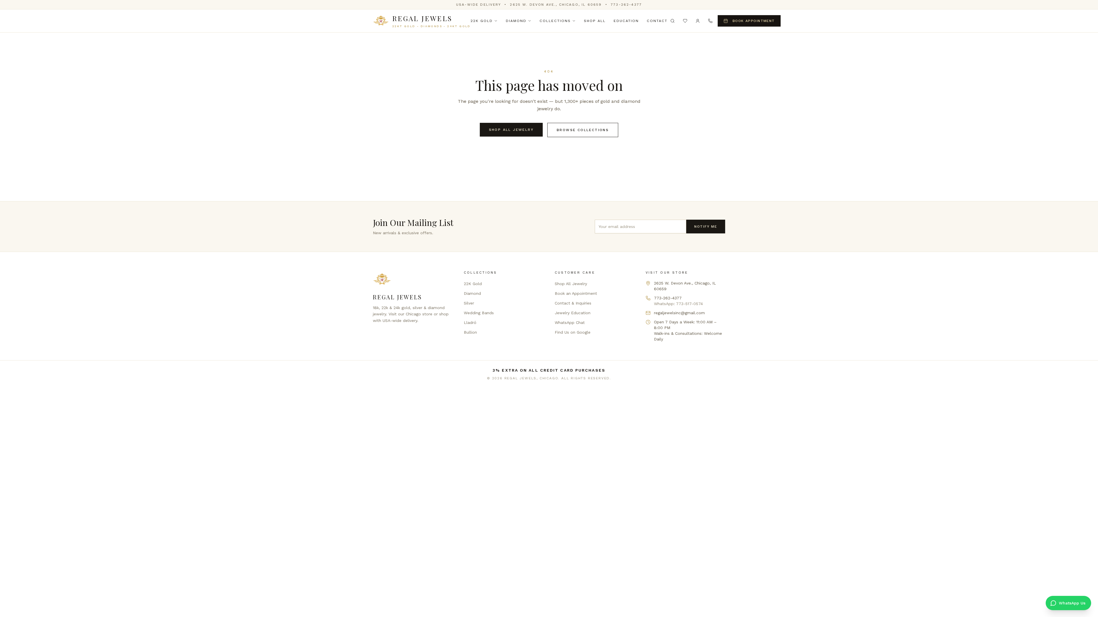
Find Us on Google (572, 332)
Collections (555, 21)
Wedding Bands (479, 312)
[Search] (672, 21)
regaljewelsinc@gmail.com (679, 312)
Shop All (595, 21)
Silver (469, 303)
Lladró (470, 322)
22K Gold (482, 21)
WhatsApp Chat (570, 322)
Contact (657, 21)
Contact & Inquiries (573, 303)
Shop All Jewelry (511, 130)
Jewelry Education (572, 312)
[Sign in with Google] (698, 21)
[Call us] (710, 21)
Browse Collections (583, 130)
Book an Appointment (576, 293)
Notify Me (705, 227)
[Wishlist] (685, 21)
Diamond (516, 21)
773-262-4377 (626, 5)
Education (626, 21)
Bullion (470, 332)
